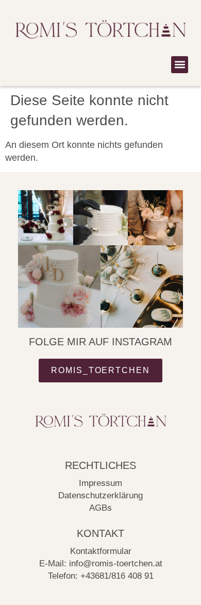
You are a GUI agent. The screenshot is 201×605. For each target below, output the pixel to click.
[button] (179, 64)
